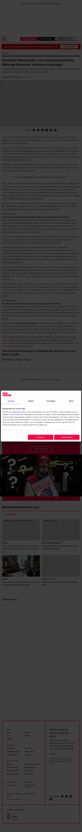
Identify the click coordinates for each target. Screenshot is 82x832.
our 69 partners (15, 412)
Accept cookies (66, 437)
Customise (41, 437)
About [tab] (71, 401)
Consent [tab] (11, 401)
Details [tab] (31, 401)
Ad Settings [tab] (51, 401)
